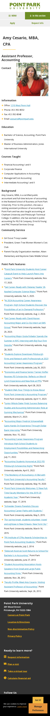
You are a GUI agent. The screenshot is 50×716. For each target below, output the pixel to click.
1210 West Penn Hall (20, 105)
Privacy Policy (15, 636)
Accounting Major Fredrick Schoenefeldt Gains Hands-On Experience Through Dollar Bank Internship (25, 426)
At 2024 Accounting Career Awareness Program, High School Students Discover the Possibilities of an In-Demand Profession (25, 305)
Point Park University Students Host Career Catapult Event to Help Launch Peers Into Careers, (25, 274)
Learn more (22, 706)
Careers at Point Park (19, 615)
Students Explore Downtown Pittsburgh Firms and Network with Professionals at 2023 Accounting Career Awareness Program (26, 359)
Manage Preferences (38, 708)
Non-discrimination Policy (21, 629)
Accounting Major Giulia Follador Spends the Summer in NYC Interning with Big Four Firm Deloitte (25, 341)
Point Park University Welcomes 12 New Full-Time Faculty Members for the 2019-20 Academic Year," (26, 493)
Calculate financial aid (19, 678)
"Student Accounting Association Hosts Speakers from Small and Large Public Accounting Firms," (22, 569)
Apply (12, 23)
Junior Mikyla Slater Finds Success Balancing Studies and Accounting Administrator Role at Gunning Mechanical (26, 408)
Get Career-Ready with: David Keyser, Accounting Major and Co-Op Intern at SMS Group (25, 323)
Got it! (38, 700)
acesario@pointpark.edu (22, 118)
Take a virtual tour (17, 671)
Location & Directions (19, 622)
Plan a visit (13, 664)
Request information (18, 657)
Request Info (37, 23)
